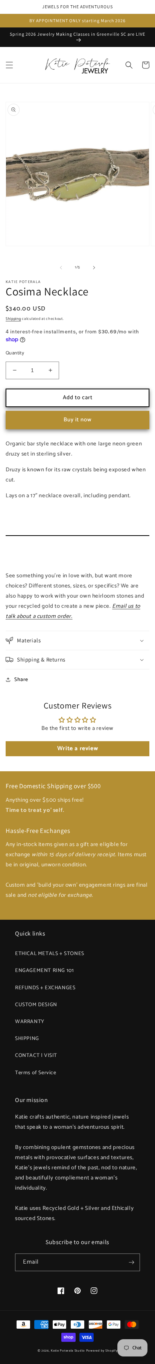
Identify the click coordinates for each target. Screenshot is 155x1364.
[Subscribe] (131, 1262)
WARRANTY (29, 1021)
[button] (9, 65)
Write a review (77, 748)
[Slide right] (94, 267)
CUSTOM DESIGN (36, 1005)
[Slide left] (61, 267)
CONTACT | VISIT (36, 1055)
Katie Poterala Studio (68, 1350)
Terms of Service (35, 1073)
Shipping (13, 319)
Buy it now (78, 419)
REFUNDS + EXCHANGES (45, 988)
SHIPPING (27, 1038)
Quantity (15, 353)
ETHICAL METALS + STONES (49, 953)
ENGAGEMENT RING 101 (44, 970)
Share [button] (21, 679)
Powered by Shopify (102, 1350)
